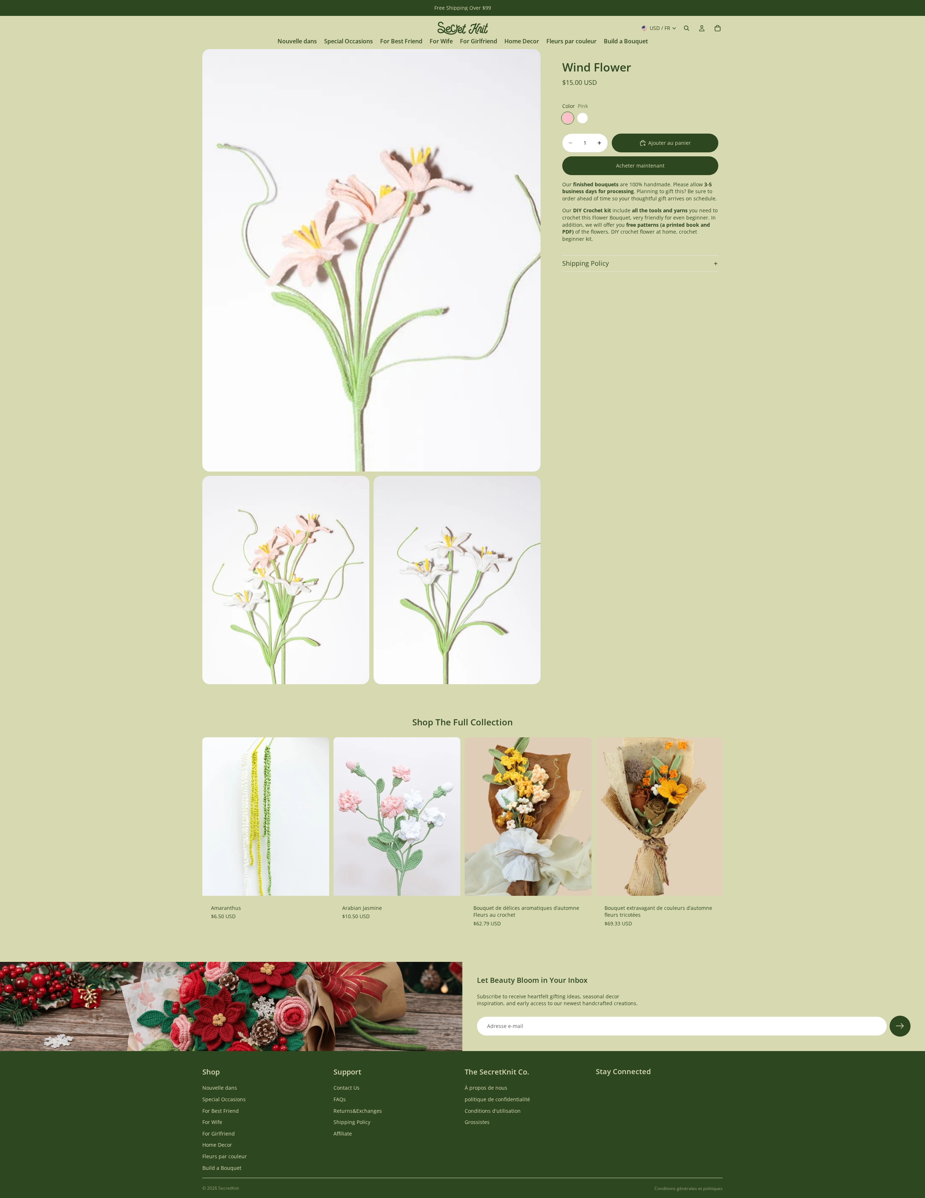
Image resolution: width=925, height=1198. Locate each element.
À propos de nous (486, 1087)
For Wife (212, 1122)
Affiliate (343, 1133)
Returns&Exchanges (358, 1110)
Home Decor (217, 1144)
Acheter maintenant (640, 165)
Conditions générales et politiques (688, 1188)
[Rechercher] (686, 28)
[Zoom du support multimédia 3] (457, 580)
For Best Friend (220, 1110)
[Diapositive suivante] (449, 816)
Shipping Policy (585, 263)
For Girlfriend (218, 1133)
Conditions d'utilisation (493, 1110)
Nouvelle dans (219, 1087)
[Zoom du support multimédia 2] (285, 580)
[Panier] (718, 28)
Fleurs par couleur (224, 1156)
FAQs (340, 1099)
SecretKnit (228, 1188)
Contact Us (347, 1087)
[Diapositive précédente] (344, 816)
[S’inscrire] (900, 1026)
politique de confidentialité (497, 1099)
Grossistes (477, 1122)
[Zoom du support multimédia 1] (371, 260)
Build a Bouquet (221, 1167)
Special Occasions (224, 1099)
